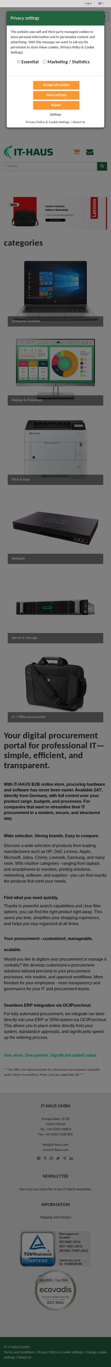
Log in (88, 3)
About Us (79, 122)
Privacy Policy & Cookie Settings (47, 122)
